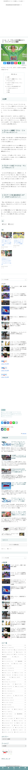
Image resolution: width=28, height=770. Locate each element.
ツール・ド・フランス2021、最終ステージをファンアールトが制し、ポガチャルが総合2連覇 (6, 242)
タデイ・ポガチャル (6, 412)
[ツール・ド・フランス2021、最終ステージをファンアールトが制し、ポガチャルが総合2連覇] (6, 235)
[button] (25, 280)
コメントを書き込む (14, 544)
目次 (12, 74)
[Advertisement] (14, 23)
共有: (9, 90)
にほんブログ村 (5, 363)
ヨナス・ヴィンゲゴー (17, 414)
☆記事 (7, 77)
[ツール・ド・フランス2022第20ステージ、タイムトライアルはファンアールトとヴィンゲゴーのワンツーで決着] (6, 253)
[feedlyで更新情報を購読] (5, 429)
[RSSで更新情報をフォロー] (8, 429)
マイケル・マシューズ (7, 414)
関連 (9, 92)
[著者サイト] (2, 429)
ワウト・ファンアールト (7, 416)
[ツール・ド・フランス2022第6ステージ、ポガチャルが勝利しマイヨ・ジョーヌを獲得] (18, 235)
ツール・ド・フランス (16, 412)
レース (4, 409)
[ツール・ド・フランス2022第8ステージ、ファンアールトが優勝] (12, 63)
